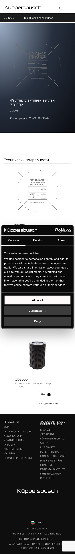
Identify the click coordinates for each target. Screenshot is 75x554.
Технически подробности (39, 17)
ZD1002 (9, 17)
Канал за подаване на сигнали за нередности (37, 544)
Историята (47, 447)
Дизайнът (47, 434)
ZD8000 (21, 379)
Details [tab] (37, 240)
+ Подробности (48, 403)
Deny (37, 321)
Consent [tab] (13, 240)
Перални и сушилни (18, 457)
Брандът (46, 429)
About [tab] (62, 240)
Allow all (37, 300)
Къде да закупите (52, 469)
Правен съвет (35, 528)
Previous (9, 367)
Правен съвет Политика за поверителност (36, 533)
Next (66, 367)
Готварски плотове (17, 431)
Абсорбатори (13, 435)
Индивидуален (50, 473)
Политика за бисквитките (35, 539)
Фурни (8, 427)
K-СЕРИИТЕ (47, 478)
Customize (35, 310)
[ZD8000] (37, 355)
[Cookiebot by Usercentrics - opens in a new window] (55, 230)
